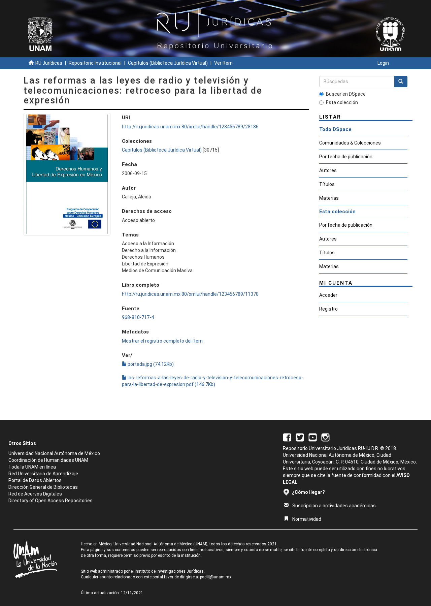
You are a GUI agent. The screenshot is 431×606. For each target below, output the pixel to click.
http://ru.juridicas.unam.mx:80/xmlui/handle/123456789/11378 (190, 294)
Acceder (328, 295)
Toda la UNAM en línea (32, 467)
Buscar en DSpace (346, 94)
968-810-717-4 (138, 317)
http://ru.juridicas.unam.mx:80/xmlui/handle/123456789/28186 (190, 126)
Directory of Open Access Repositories (50, 500)
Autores (328, 170)
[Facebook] (287, 437)
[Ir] (400, 81)
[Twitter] (300, 437)
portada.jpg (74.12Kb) (150, 364)
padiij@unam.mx (215, 577)
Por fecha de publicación (345, 156)
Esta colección (342, 102)
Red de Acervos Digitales (35, 494)
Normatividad (306, 519)
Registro (328, 309)
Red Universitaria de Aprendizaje (43, 473)
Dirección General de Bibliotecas (43, 487)
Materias (329, 198)
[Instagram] (325, 437)
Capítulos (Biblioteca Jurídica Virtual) (168, 63)
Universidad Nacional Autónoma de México (54, 453)
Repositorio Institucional (95, 63)
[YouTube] (312, 437)
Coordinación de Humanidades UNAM (48, 460)
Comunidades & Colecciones (350, 143)
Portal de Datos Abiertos (35, 480)
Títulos (327, 184)
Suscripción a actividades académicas (334, 505)
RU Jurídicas (48, 63)
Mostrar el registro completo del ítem (162, 341)
